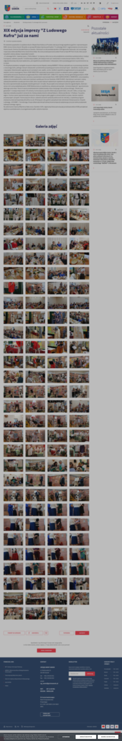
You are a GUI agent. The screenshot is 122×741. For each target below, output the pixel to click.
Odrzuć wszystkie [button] (86, 737)
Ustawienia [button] (66, 737)
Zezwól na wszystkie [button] (108, 737)
